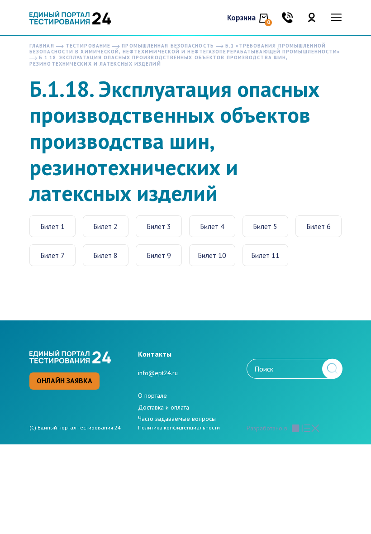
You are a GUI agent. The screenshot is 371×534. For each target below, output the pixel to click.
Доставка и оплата (163, 407)
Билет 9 (159, 255)
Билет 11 (265, 255)
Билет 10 (212, 255)
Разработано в (267, 428)
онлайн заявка (64, 380)
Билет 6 (318, 226)
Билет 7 (52, 255)
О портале (152, 395)
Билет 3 (159, 226)
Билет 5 (265, 226)
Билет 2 (105, 226)
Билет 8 (105, 255)
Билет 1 (52, 226)
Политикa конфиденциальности (179, 427)
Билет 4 (212, 226)
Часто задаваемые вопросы (177, 419)
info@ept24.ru (158, 373)
